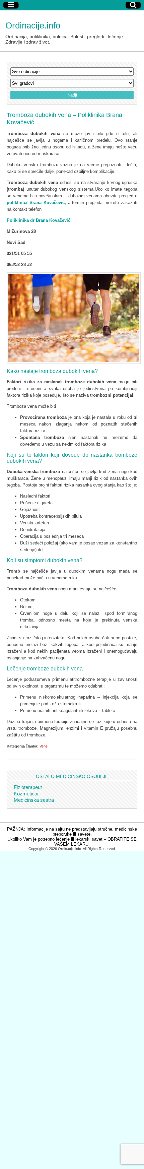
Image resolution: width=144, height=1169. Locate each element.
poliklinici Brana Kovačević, (36, 202)
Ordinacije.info (32, 25)
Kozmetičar (26, 793)
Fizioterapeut (28, 787)
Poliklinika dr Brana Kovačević (38, 220)
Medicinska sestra (34, 800)
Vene (44, 746)
